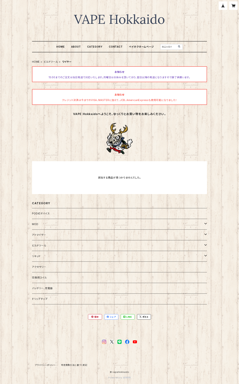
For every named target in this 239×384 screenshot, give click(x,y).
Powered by (115, 377)
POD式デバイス (41, 213)
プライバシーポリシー (45, 365)
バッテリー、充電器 (42, 288)
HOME (60, 46)
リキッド (36, 256)
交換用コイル (39, 277)
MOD (35, 224)
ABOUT (76, 46)
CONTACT (116, 46)
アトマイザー (39, 234)
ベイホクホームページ (141, 46)
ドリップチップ (40, 298)
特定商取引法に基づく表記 (74, 365)
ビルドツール (51, 61)
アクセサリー (39, 266)
